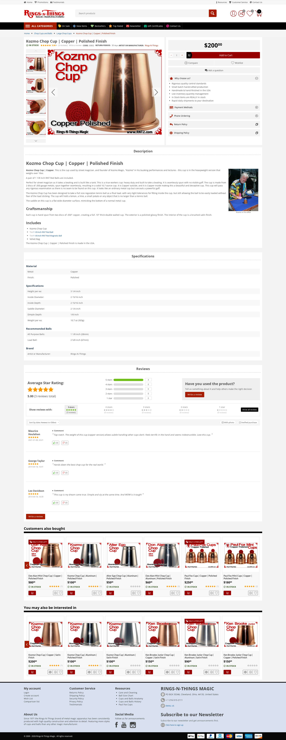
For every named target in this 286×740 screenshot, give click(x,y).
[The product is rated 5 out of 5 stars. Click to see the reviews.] (46, 45)
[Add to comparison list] (55, 592)
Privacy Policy (76, 701)
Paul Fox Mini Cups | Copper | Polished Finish (238, 577)
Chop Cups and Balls (43, 33)
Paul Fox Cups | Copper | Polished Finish (201, 577)
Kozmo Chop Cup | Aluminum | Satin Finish (121, 656)
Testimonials (75, 704)
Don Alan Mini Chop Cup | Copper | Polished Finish (45, 577)
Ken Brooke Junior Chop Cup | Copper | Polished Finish (238, 656)
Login (26, 692)
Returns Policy (76, 692)
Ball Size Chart (126, 695)
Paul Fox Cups (126, 704)
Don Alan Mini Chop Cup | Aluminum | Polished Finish (159, 577)
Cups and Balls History (130, 701)
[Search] (213, 13)
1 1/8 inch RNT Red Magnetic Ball (47, 235)
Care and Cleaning (128, 692)
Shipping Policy (77, 695)
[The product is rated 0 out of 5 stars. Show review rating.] (135, 586)
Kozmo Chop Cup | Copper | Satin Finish (44, 656)
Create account (31, 695)
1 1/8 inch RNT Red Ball (43, 232)
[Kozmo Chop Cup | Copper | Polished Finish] (104, 92)
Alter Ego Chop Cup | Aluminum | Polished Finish (122, 577)
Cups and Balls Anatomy (131, 698)
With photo (229, 422)
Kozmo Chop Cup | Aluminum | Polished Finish (82, 577)
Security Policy (76, 698)
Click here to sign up (174, 725)
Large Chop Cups (64, 33)
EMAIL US (170, 705)
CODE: (85, 45)
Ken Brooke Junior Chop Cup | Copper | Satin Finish (160, 656)
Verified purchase (249, 422)
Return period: (103, 45)
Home (27, 33)
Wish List (28, 698)
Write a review (75, 45)
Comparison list (31, 701)
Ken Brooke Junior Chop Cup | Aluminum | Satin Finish (199, 656)
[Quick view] (51, 672)
